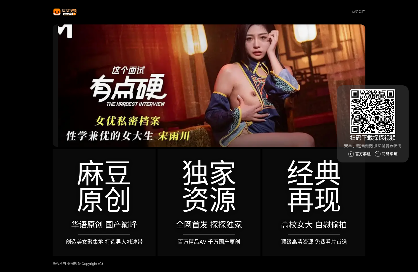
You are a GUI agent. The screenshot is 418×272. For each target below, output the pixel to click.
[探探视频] (65, 12)
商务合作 (358, 11)
